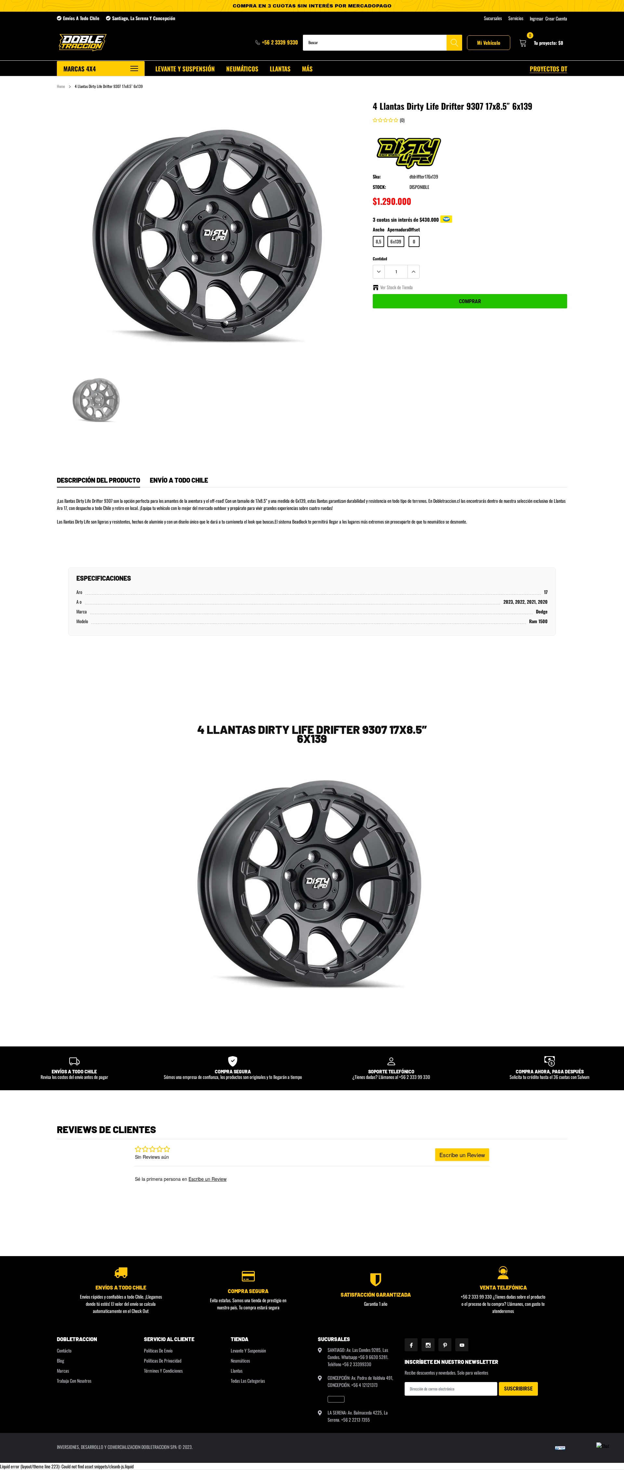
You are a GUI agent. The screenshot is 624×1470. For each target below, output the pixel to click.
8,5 (378, 241)
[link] (97, 399)
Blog (60, 1360)
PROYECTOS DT (548, 68)
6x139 (395, 241)
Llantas (236, 1370)
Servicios (515, 18)
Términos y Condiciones (163, 1370)
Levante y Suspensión (248, 1350)
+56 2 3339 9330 (280, 42)
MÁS (307, 68)
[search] (454, 43)
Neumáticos (240, 1360)
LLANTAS (280, 68)
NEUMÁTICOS (242, 68)
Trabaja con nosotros (74, 1380)
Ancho (378, 229)
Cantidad (380, 258)
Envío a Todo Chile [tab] (179, 480)
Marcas (63, 1370)
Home (61, 86)
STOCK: (379, 186)
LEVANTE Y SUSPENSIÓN (185, 68)
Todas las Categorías (248, 1380)
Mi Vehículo (488, 42)
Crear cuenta (556, 18)
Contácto (64, 1350)
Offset (414, 229)
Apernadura (398, 229)
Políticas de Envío (158, 1350)
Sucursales (493, 18)
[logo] (82, 43)
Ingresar (536, 18)
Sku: (377, 176)
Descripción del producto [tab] (98, 480)
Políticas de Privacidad (162, 1360)
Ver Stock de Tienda (396, 287)
